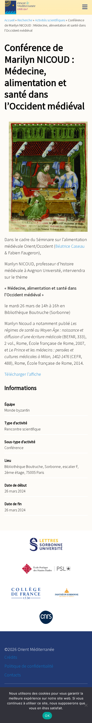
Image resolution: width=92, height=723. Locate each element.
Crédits (10, 657)
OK (47, 716)
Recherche (24, 20)
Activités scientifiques (50, 20)
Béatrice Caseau (70, 246)
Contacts (12, 675)
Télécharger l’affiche (22, 374)
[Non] (85, 705)
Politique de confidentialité (28, 666)
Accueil (9, 20)
